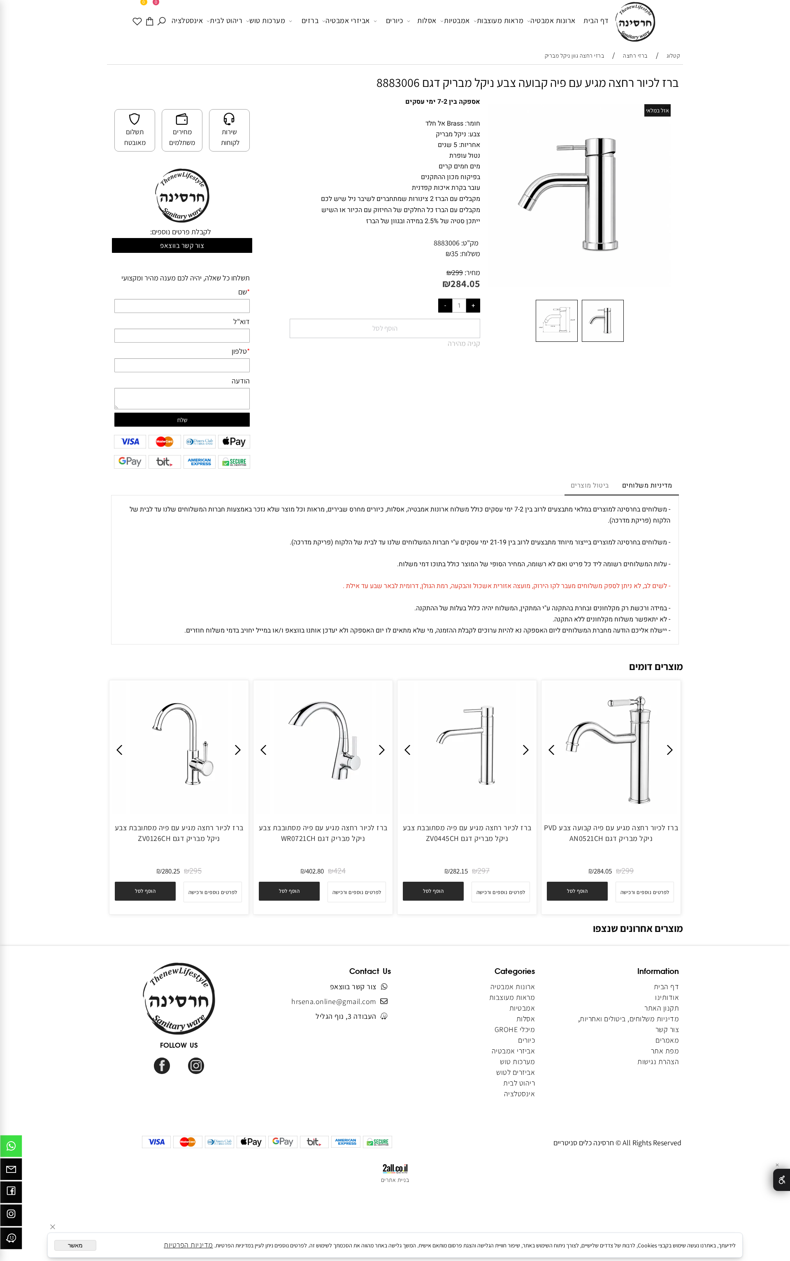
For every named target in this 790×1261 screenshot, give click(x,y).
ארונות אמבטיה (553, 20)
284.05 (465, 283)
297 (483, 871)
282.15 (459, 871)
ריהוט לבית (226, 20)
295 (195, 871)
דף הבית (596, 20)
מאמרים (667, 1040)
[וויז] (11, 1240)
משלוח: (470, 253)
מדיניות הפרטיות (188, 1244)
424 (339, 871)
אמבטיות (457, 20)
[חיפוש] (162, 20)
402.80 (315, 871)
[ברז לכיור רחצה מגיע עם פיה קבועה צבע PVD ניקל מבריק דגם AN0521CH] (611, 811)
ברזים (310, 20)
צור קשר (667, 1029)
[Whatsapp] (11, 1148)
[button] (577, 891)
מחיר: (471, 272)
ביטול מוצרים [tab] (590, 485)
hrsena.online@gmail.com (333, 1001)
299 (457, 272)
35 (454, 253)
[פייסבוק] (11, 1194)
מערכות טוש (267, 20)
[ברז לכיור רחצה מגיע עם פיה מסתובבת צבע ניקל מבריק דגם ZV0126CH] (179, 811)
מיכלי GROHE (515, 1029)
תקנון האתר (661, 1008)
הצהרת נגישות (658, 1061)
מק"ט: (470, 243)
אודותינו (667, 997)
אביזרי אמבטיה (347, 20)
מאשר (75, 1245)
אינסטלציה (187, 20)
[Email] (11, 1171)
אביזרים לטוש (515, 1072)
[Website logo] (635, 22)
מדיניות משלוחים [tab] (647, 485)
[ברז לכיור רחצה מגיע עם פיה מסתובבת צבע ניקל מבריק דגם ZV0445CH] (467, 811)
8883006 (447, 243)
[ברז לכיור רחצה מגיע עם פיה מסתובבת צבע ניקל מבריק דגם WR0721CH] (323, 811)
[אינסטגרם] (11, 1217)
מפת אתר (665, 1051)
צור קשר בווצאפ (182, 245)
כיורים (394, 20)
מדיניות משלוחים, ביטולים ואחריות (629, 1018)
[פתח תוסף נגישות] (781, 1180)
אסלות (427, 20)
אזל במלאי (657, 110)
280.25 (171, 871)
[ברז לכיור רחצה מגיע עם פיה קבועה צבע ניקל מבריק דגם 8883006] (603, 341)
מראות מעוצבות (500, 20)
